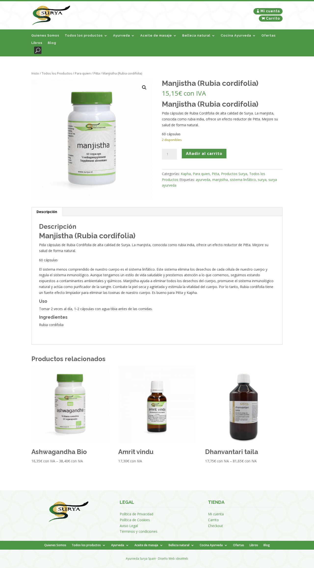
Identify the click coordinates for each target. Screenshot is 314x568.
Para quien (83, 73)
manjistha (220, 179)
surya (262, 179)
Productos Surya (234, 173)
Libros (36, 43)
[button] (144, 87)
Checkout (215, 525)
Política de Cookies (135, 520)
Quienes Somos (45, 35)
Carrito (273, 18)
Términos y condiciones (138, 531)
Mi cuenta (270, 11)
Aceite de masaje (156, 35)
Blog (52, 43)
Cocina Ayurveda (236, 35)
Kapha (186, 173)
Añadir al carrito (204, 153)
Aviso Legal (129, 525)
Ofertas (269, 35)
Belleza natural (196, 35)
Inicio (35, 73)
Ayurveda (121, 35)
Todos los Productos (57, 73)
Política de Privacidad (136, 514)
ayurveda (203, 179)
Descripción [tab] (47, 211)
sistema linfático (243, 179)
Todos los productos (84, 35)
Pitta (96, 73)
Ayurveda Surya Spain (141, 558)
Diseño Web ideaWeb (173, 558)
